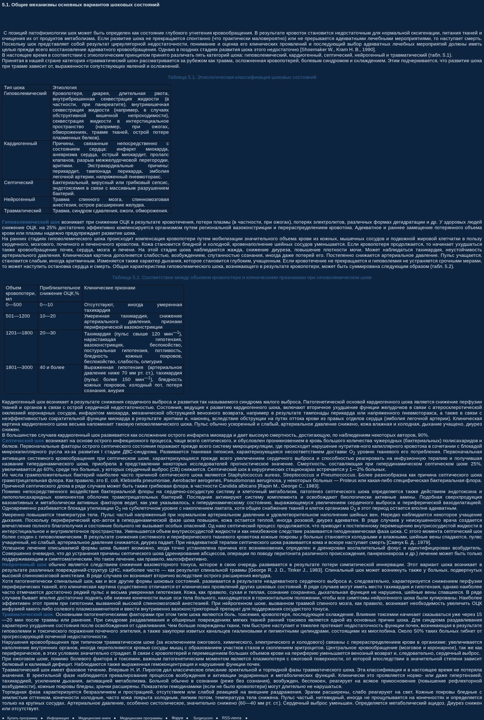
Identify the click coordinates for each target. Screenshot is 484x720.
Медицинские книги (94, 718)
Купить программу (22, 718)
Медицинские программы (141, 718)
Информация (58, 718)
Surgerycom (202, 718)
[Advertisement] (94, 19)
